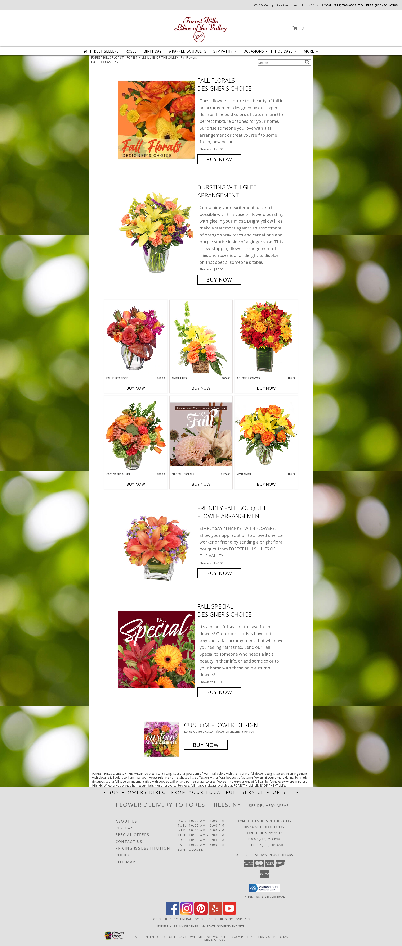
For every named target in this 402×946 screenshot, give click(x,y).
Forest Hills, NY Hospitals (228, 919)
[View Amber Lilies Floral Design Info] (201, 338)
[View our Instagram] (186, 914)
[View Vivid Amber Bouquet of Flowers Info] (266, 434)
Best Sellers (106, 51)
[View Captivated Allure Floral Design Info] (135, 434)
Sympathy (222, 51)
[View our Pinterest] (201, 914)
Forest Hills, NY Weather (177, 926)
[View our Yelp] (215, 914)
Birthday (153, 51)
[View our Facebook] (172, 914)
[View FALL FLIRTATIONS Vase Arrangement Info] (135, 338)
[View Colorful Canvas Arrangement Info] (266, 338)
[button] (298, 28)
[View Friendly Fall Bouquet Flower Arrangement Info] (156, 541)
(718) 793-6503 (345, 5)
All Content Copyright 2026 (159, 937)
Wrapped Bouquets (187, 51)
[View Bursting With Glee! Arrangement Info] (156, 233)
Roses (131, 51)
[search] (307, 62)
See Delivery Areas (269, 805)
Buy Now (219, 159)
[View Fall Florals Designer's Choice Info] (156, 120)
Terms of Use (214, 939)
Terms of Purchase (273, 937)
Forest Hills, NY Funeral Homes (177, 919)
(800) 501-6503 (386, 5)
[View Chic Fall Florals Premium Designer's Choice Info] (201, 434)
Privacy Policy (240, 937)
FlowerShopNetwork (204, 937)
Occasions (254, 51)
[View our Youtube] (229, 914)
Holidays (283, 51)
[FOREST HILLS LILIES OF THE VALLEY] (200, 27)
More (309, 51)
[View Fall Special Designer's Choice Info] (156, 649)
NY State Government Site (223, 926)
